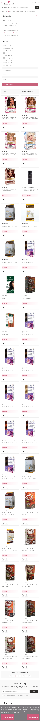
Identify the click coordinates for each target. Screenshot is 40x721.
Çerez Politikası (14, 712)
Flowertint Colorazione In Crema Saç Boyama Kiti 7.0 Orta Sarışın (29, 261)
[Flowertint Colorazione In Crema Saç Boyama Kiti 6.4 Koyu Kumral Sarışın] (30, 428)
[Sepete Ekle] (3, 127)
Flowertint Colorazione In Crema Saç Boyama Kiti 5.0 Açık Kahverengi (9, 477)
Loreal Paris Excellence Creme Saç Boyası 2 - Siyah (10, 117)
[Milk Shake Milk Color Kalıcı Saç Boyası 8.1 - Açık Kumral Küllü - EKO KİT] (30, 464)
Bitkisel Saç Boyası (10, 23)
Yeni (6, 79)
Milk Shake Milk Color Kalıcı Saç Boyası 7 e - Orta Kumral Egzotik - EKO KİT (9, 261)
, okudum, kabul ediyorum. (16, 695)
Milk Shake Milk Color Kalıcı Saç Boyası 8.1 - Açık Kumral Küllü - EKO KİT (29, 477)
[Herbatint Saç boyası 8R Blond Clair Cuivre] (10, 320)
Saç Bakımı (12, 11)
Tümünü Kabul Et (33, 717)
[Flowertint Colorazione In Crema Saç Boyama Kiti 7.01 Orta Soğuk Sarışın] (30, 320)
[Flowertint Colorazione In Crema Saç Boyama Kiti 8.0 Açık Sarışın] (30, 392)
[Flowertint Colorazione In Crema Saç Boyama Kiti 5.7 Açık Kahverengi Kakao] (10, 392)
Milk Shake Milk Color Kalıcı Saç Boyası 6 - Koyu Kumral (29, 225)
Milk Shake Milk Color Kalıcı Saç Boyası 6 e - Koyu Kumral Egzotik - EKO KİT (10, 225)
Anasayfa (5, 11)
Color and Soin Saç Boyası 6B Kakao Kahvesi (30, 657)
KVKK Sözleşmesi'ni (9, 695)
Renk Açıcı (7, 28)
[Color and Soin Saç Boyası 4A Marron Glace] (10, 572)
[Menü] (1, 2)
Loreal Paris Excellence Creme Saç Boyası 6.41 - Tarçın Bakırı (30, 117)
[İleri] (26, 676)
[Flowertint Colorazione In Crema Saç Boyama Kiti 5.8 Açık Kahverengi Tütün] (30, 356)
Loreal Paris (5, 115)
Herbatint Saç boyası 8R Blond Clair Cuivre (10, 333)
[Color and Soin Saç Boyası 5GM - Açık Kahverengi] (30, 536)
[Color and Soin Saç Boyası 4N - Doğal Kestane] (10, 608)
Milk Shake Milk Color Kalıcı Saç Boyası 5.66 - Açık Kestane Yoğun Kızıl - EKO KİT (10, 513)
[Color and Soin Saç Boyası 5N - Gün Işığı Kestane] (30, 608)
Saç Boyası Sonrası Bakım (12, 35)
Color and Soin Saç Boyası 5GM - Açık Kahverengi (29, 549)
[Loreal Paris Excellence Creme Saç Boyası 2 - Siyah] (10, 105)
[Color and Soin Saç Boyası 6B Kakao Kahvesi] (30, 644)
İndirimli (7, 74)
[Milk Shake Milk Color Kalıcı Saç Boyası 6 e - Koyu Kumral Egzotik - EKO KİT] (10, 212)
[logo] (9, 2)
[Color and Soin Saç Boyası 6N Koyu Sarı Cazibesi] (10, 644)
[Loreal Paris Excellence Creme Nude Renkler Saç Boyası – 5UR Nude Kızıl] (10, 177)
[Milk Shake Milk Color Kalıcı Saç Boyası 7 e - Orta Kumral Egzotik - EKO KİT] (10, 248)
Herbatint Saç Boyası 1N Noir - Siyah (10, 297)
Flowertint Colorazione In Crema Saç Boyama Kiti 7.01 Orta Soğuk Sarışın (29, 333)
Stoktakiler (8, 70)
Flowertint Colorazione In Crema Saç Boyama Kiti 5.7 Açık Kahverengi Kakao (9, 405)
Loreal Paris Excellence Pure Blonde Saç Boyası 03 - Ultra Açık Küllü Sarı (29, 153)
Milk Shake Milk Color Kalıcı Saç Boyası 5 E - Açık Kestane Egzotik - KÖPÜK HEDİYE (10, 549)
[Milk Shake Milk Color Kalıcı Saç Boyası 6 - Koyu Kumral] (30, 212)
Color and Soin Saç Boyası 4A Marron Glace (10, 585)
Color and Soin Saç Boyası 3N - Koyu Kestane (30, 585)
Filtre (4, 91)
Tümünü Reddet (8, 717)
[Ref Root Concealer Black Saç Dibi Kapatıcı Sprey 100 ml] (30, 177)
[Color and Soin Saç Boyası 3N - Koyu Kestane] (30, 572)
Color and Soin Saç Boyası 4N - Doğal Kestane (10, 621)
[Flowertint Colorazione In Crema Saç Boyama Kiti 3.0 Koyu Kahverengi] (10, 356)
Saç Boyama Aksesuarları (12, 30)
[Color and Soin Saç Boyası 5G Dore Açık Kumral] (30, 284)
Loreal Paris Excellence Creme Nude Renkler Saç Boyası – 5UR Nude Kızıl (10, 189)
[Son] (30, 676)
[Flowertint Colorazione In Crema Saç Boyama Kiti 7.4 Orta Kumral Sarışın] (10, 428)
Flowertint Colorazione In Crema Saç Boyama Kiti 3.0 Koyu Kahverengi (9, 369)
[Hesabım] (35, 2)
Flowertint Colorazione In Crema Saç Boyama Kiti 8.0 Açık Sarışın (29, 405)
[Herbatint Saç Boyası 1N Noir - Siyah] (10, 284)
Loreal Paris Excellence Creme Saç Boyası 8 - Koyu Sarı (10, 153)
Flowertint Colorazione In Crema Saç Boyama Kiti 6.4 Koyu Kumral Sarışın (29, 441)
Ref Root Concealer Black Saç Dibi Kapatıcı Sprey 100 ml (30, 189)
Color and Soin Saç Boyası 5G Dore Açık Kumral (30, 297)
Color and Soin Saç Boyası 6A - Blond (30, 513)
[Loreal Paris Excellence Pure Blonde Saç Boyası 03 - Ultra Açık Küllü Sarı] (30, 141)
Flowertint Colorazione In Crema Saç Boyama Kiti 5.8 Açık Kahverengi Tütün (29, 369)
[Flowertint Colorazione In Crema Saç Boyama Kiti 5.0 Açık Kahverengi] (10, 464)
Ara (37, 7)
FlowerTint (25, 259)
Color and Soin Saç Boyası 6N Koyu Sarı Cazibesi (10, 657)
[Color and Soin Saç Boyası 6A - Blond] (30, 500)
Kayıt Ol (34, 691)
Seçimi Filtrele (8, 84)
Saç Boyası (20, 11)
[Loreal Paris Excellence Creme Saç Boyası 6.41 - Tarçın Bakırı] (30, 105)
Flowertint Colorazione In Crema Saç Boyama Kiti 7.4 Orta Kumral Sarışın (9, 441)
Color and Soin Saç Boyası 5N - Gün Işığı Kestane (30, 621)
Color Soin (24, 295)
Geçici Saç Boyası (10, 25)
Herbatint (4, 295)
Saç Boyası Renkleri (11, 33)
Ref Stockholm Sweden (28, 187)
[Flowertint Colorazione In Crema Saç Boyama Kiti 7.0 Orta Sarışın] (30, 248)
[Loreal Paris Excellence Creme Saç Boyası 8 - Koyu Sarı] (10, 141)
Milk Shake (5, 223)
